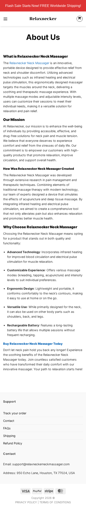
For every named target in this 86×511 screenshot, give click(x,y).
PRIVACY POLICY (26, 502)
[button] (5, 19)
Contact (8, 420)
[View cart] (80, 19)
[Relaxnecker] (43, 19)
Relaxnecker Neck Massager (29, 63)
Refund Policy (12, 443)
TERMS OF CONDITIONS (55, 502)
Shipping (9, 435)
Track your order (14, 413)
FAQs (7, 428)
